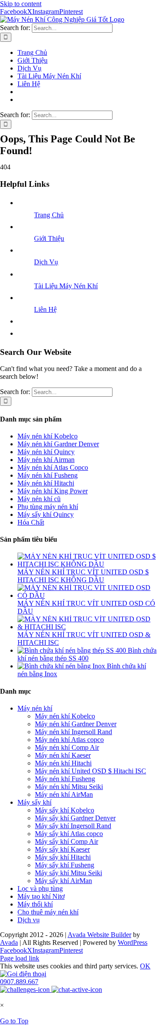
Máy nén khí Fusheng (47, 475)
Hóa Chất (30, 522)
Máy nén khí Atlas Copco (52, 467)
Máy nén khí (34, 708)
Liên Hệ (45, 309)
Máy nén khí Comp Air (67, 747)
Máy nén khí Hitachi (45, 483)
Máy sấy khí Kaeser (62, 849)
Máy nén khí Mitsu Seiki (69, 786)
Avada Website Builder (99, 934)
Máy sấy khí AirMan (63, 880)
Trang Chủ (49, 215)
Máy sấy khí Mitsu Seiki (68, 873)
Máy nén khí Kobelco (47, 436)
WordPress (132, 942)
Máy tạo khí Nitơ (41, 896)
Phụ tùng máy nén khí (47, 506)
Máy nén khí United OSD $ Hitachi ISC (90, 771)
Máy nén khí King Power (52, 491)
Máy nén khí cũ (39, 498)
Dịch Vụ (46, 262)
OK (145, 966)
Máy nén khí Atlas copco (69, 739)
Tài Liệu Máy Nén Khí (66, 286)
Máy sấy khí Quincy (45, 514)
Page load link (19, 958)
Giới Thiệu (49, 238)
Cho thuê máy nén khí (47, 912)
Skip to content (20, 3)
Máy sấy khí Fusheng (64, 865)
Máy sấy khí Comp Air (66, 841)
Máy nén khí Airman (46, 459)
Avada (9, 942)
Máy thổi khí (35, 904)
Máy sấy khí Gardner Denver (75, 818)
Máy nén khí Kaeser (63, 755)
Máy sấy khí (34, 802)
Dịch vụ (28, 920)
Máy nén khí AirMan (64, 794)
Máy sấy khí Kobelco (64, 810)
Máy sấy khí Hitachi (63, 857)
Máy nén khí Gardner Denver (58, 444)
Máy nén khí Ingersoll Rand (73, 731)
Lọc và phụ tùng (40, 888)
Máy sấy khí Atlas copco (69, 833)
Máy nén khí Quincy (46, 451)
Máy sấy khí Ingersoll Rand (73, 825)
